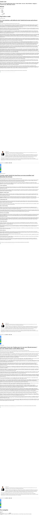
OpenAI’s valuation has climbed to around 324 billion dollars (13, 189)
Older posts (1, 511)
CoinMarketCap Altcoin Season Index (12, 223)
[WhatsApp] (19, 169)
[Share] (19, 171)
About (2, 10)
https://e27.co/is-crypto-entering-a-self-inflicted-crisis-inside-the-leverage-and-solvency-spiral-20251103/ (14, 70)
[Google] (10, 334)
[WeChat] (19, 170)
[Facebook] (19, 164)
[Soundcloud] (8, 334)
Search (2, 12)
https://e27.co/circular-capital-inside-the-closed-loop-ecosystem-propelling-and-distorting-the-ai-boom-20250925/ (15, 242)
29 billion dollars (26, 190)
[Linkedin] (0, 334)
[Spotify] (9, 334)
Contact (2, 14)
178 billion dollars (30, 189)
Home (2, 9)
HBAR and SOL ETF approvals (34, 45)
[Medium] (7, 334)
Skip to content (2, 8)
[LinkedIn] (19, 168)
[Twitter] (19, 165)
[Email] (19, 167)
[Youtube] (11, 334)
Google (4, 13)
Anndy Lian (3, 1)
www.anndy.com (2, 332)
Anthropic (23, 189)
